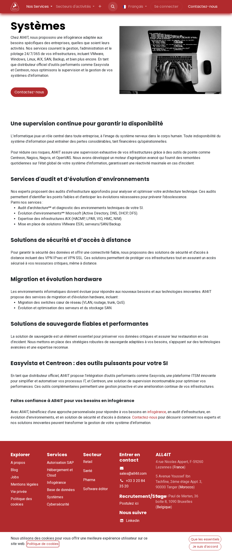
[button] (113, 6)
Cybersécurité (58, 504)
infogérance (156, 412)
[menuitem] (39, 6)
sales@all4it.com (133, 473)
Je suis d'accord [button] (205, 546)
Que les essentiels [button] (205, 539)
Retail (87, 462)
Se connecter (166, 6)
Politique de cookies (42, 544)
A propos (18, 462)
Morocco (186, 487)
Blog (14, 470)
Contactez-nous (203, 6)
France (179, 467)
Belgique (164, 507)
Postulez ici (128, 503)
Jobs (15, 477)
